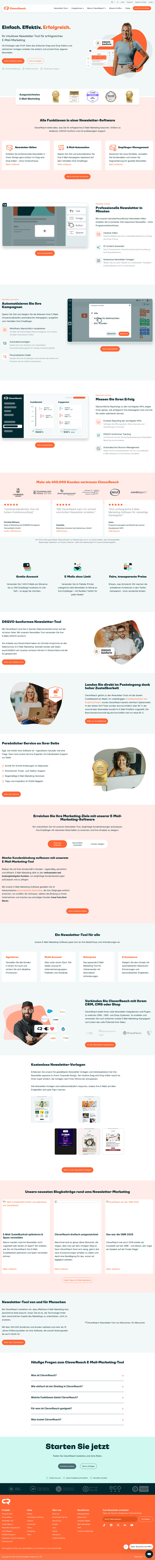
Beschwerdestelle (84, 1524)
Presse (54, 1531)
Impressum (56, 1534)
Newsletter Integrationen (11, 1528)
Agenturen (12, 957)
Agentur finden (140, 2)
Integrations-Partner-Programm (13, 1538)
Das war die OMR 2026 (119, 1234)
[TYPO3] (120, 1033)
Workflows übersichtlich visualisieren (27, 328)
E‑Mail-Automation (78, 147)
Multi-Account (53, 957)
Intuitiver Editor (110, 233)
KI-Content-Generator (113, 246)
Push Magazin (7, 1531)
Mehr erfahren (12, 164)
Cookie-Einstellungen (85, 1531)
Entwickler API (7, 1541)
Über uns (55, 1514)
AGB (79, 1528)
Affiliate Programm (9, 1534)
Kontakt (55, 1524)
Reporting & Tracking (103, 395)
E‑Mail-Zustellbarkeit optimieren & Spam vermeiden (23, 1236)
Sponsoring (56, 1521)
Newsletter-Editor (26, 147)
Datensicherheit (83, 1514)
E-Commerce (129, 957)
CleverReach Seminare (35, 1517)
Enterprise (89, 957)
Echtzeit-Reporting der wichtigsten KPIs (122, 421)
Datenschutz (82, 1517)
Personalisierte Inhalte (20, 355)
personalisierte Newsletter (29, 890)
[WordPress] (96, 1033)
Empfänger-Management (133, 147)
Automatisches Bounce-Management (121, 447)
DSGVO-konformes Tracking (117, 434)
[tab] (77, 844)
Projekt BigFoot (7, 1524)
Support (130, 2)
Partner (29, 1514)
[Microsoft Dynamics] (144, 1033)
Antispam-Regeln (84, 1521)
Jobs (122, 2)
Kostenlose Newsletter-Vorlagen (118, 259)
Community (31, 1524)
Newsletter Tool (7, 1521)
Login (151, 2)
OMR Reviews (61, 531)
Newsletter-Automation (10, 299)
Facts (29, 1534)
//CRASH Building (58, 1538)
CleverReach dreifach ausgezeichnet (76, 1234)
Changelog (31, 1531)
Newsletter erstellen (103, 204)
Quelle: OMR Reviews (12, 531)
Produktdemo (7, 1517)
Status (29, 1528)
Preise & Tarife (7, 1514)
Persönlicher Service (59, 1517)
